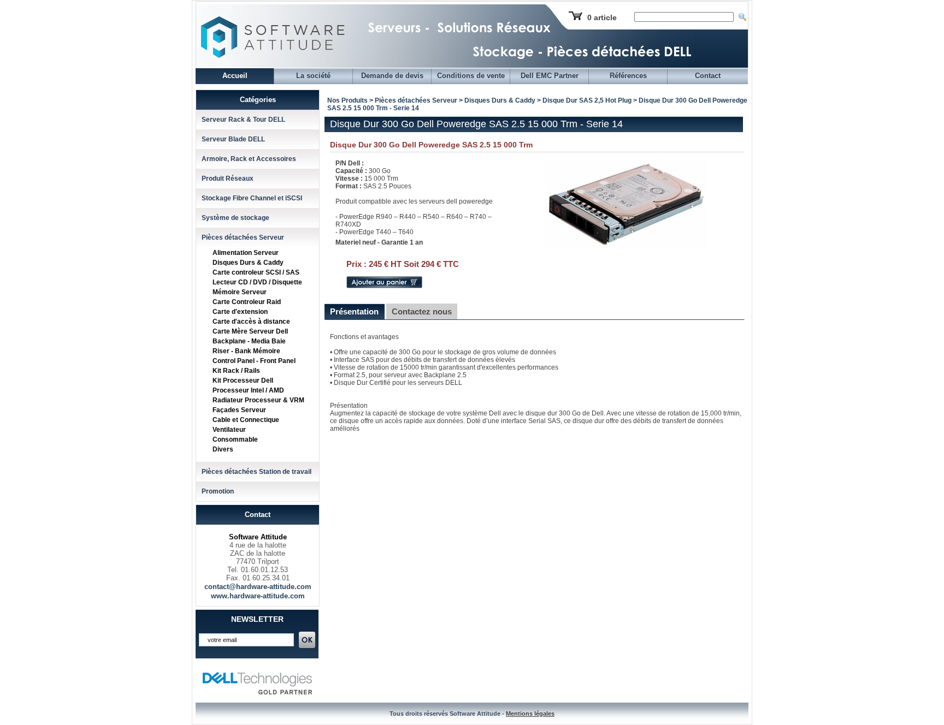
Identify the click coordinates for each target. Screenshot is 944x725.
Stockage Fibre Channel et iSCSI (252, 198)
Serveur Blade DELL (233, 139)
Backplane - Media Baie (249, 341)
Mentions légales (530, 713)
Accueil (234, 76)
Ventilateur (229, 429)
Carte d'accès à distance (251, 321)
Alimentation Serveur (246, 253)
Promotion (218, 491)
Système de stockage (235, 218)
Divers (223, 449)
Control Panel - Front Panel (254, 361)
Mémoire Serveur (240, 292)
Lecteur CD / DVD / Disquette (257, 282)
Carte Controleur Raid (247, 302)
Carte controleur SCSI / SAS (256, 272)
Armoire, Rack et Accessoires (249, 159)
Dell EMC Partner (550, 76)
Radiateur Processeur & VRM (258, 400)
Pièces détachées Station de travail (256, 472)
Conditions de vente (471, 76)
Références (628, 76)
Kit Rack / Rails (236, 371)
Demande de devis (392, 76)
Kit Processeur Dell (243, 380)
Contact (708, 76)
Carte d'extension (240, 312)
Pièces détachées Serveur (243, 237)
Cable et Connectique (246, 420)
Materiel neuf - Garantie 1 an (379, 242)
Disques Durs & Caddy (248, 262)
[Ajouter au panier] (384, 286)
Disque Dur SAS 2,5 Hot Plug (587, 100)
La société (313, 76)
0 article (602, 17)
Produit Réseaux (227, 178)
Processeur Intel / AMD (248, 390)
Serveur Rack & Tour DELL (243, 119)
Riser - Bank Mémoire (246, 351)
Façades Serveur (239, 410)
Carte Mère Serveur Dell (250, 331)
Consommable (235, 439)
